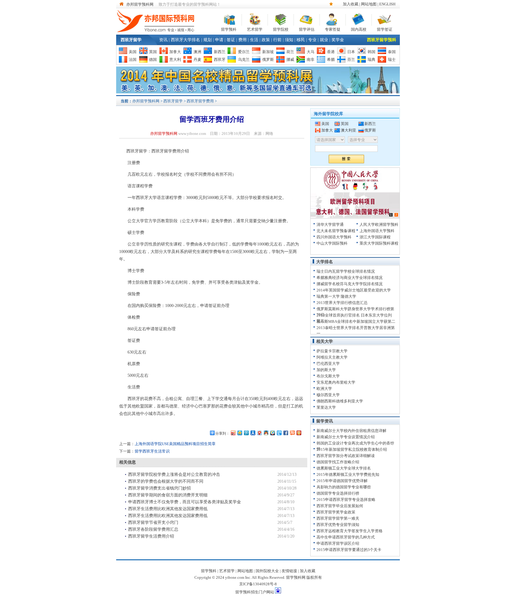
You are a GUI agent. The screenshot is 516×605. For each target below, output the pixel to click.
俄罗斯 (268, 59)
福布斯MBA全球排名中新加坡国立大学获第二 (356, 321)
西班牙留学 (131, 40)
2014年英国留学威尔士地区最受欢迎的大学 (354, 290)
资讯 (163, 40)
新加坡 (268, 52)
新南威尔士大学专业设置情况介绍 (346, 437)
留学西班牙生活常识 (152, 451)
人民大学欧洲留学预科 (379, 224)
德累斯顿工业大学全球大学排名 (344, 468)
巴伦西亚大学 (328, 363)
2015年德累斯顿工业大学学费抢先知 (348, 474)
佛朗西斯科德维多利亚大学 (340, 401)
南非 (310, 59)
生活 (254, 40)
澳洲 (197, 52)
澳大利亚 (348, 130)
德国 (153, 59)
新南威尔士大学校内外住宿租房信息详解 (351, 430)
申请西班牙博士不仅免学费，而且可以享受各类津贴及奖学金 (184, 502)
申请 (219, 40)
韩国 (371, 52)
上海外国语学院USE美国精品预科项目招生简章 (175, 444)
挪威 (290, 59)
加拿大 (175, 52)
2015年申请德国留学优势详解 (342, 481)
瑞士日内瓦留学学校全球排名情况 (346, 271)
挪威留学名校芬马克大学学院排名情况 (350, 284)
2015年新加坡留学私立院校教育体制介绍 (352, 449)
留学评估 (306, 28)
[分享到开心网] (298, 432)
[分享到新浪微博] (233, 432)
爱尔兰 (244, 52)
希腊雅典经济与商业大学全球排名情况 (350, 277)
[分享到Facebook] (285, 432)
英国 (153, 52)
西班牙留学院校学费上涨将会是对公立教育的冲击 (174, 474)
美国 (132, 52)
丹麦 (197, 59)
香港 (331, 52)
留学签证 (384, 28)
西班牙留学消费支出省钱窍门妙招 (159, 488)
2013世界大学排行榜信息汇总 (342, 302)
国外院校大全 (267, 571)
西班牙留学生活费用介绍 (151, 536)
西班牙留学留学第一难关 (338, 518)
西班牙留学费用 (200, 101)
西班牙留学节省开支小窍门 (153, 522)
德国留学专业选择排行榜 (338, 493)
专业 (312, 40)
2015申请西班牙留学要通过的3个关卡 (349, 549)
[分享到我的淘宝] (292, 432)
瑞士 (392, 59)
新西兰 (219, 52)
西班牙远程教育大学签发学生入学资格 (350, 531)
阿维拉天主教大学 (332, 357)
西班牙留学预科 (381, 40)
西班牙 (219, 59)
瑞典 (371, 59)
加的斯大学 (326, 370)
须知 (289, 40)
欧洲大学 (324, 388)
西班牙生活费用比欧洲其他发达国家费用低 (168, 509)
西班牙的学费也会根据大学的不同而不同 (165, 481)
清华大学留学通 (330, 224)
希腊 (331, 59)
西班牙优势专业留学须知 (338, 524)
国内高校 (358, 28)
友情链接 (289, 571)
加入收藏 (350, 4)
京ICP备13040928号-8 (258, 584)
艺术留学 (254, 28)
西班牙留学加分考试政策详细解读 (346, 455)
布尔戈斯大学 (328, 376)
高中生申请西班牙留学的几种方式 (346, 537)
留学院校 (280, 28)
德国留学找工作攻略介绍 (338, 462)
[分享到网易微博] (259, 432)
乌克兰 (244, 59)
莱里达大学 (326, 407)
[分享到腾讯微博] (246, 432)
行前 (277, 40)
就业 (324, 40)
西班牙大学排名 (185, 40)
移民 (301, 40)
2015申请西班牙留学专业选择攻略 (346, 499)
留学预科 (228, 28)
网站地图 (369, 4)
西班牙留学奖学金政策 (336, 512)
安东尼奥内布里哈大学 (336, 382)
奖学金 (337, 40)
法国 (132, 59)
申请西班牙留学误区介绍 (338, 543)
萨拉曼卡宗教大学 (332, 351)
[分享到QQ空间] (239, 432)
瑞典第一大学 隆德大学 (336, 296)
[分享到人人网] (252, 432)
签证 (231, 40)
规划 (207, 40)
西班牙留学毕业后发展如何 (340, 506)
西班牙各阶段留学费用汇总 (153, 529)
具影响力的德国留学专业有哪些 (344, 487)
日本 (351, 52)
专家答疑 (332, 28)
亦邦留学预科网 (139, 4)
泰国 (392, 52)
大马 (310, 52)
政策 (266, 40)
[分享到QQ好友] (265, 432)
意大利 (175, 59)
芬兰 (351, 59)
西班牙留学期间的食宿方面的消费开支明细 (168, 495)
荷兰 (290, 52)
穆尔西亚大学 (328, 395)
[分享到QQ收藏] (272, 432)
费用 (242, 40)
